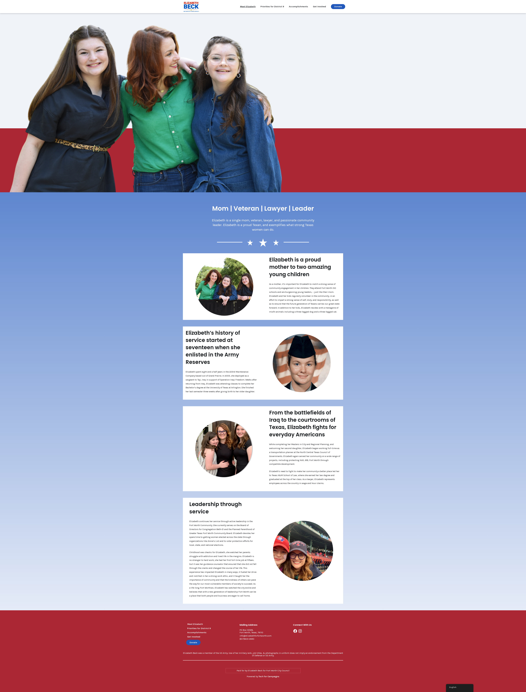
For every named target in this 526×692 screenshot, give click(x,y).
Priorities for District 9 (272, 6)
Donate (338, 6)
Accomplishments (298, 6)
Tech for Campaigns (269, 676)
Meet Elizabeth (248, 6)
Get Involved (319, 6)
